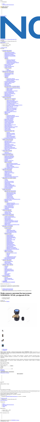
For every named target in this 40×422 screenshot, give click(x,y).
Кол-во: (1, 367)
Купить (12, 365)
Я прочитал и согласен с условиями (14, 396)
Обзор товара (4, 349)
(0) (4, 300)
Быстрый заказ (11, 371)
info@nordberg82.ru (3, 400)
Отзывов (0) (4, 350)
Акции (3, 406)
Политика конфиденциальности (8, 4)
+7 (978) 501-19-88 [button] (3, 398)
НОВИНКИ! (4, 281)
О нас (3, 3)
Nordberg (7, 301)
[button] (8, 39)
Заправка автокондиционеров (7, 288)
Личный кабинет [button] (3, 15)
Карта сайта (4, 405)
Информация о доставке (4, 372)
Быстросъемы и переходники (7, 289)
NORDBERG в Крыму (15, 420)
